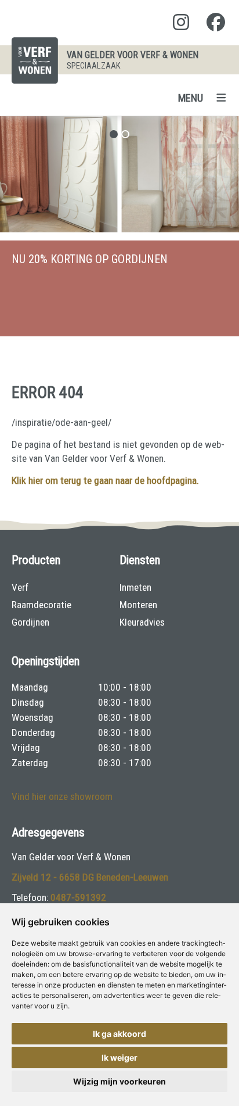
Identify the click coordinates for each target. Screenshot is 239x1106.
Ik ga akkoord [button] (119, 1034)
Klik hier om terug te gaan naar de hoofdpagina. (105, 480)
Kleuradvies (142, 622)
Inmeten (135, 587)
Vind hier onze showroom (62, 796)
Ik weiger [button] (119, 1057)
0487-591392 (78, 897)
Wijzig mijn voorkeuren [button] (119, 1081)
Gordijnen (30, 622)
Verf (20, 587)
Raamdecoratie (41, 605)
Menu (190, 98)
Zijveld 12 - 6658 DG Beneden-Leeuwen (90, 877)
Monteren (138, 605)
